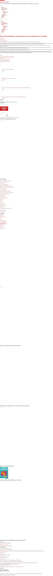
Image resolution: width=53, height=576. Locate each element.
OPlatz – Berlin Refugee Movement (4, 193)
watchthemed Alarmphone (3, 205)
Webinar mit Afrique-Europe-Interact (4, 565)
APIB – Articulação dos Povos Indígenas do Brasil (6, 561)
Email (0, 101)
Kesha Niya (4, 11)
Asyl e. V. (1, 217)
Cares (0, 558)
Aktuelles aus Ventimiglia (4, 40)
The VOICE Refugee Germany (4, 197)
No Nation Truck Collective (3, 188)
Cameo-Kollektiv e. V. (3, 220)
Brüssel (4, 10)
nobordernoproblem (8, 566)
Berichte (3, 24)
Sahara (4, 13)
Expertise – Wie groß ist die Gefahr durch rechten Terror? (7, 187)
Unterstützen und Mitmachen (5, 9)
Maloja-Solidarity (4, 22)
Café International (2, 227)
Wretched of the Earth (2, 552)
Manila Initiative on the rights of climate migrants (6, 545)
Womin (1, 548)
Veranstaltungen (3, 15)
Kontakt (3, 31)
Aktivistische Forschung (4, 29)
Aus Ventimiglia (5, 12)
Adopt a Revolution (2, 196)
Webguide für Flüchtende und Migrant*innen (5, 180)
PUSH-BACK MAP (4, 8)
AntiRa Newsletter (2, 204)
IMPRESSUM (13, 566)
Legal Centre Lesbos (2, 209)
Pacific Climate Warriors (3, 556)
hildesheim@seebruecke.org (3, 223)
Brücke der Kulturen (2, 216)
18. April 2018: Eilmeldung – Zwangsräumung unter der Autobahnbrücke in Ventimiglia (23, 36)
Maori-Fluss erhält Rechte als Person (4, 549)
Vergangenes (3, 16)
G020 (0, 226)
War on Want (1, 553)
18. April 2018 (2, 39)
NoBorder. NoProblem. (4, 1)
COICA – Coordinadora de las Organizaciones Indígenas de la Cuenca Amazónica (10, 562)
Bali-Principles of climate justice (4, 544)
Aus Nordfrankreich (5, 26)
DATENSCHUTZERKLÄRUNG (19, 566)
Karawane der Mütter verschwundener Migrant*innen (6, 192)
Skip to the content (2, 0)
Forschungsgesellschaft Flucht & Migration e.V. (6, 208)
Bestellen (3, 17)
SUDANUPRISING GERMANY (4, 184)
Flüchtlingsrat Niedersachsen (3, 221)
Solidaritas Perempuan (2, 557)
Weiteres (4, 28)
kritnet (1, 201)
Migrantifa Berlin (2, 183)
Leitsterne (3, 7)
